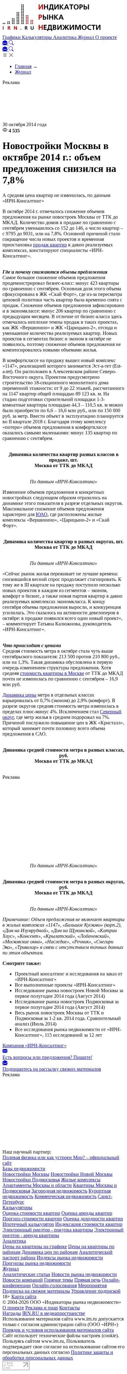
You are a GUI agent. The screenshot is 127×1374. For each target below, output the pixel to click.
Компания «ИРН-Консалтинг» (34, 1045)
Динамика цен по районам (50, 1252)
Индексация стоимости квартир (88, 1224)
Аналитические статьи (26, 1274)
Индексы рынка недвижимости (70, 1257)
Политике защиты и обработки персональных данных (57, 1355)
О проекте (106, 37)
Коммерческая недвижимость (65, 1196)
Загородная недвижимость (59, 1190)
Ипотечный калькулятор (28, 1224)
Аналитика (65, 37)
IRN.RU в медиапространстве (53, 1313)
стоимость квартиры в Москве (52, 673)
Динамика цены (19, 695)
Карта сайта (23, 1296)
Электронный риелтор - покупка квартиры (47, 1229)
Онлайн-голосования (54, 1285)
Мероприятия (92, 1285)
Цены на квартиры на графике (34, 1246)
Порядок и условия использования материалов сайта (58, 1330)
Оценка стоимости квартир (31, 1213)
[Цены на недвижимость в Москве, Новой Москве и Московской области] (51, 31)
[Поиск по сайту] (11, 43)
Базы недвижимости (23, 1168)
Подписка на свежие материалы (36, 1291)
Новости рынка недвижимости (84, 1274)
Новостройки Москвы (25, 1174)
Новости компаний (22, 1279)
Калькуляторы (37, 37)
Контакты (69, 1307)
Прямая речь (87, 1279)
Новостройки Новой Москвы (82, 1174)
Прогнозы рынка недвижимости (36, 1263)
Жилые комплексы (80, 1179)
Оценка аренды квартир (86, 1213)
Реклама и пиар (41, 1307)
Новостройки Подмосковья (31, 1179)
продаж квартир (50, 244)
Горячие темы (58, 1279)
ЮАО (41, 514)
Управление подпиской (96, 1291)
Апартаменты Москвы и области (37, 1185)
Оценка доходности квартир (93, 1218)
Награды (11, 1313)
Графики (12, 37)
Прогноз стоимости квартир (32, 1218)
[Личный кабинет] (5, 43)
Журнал (86, 37)
